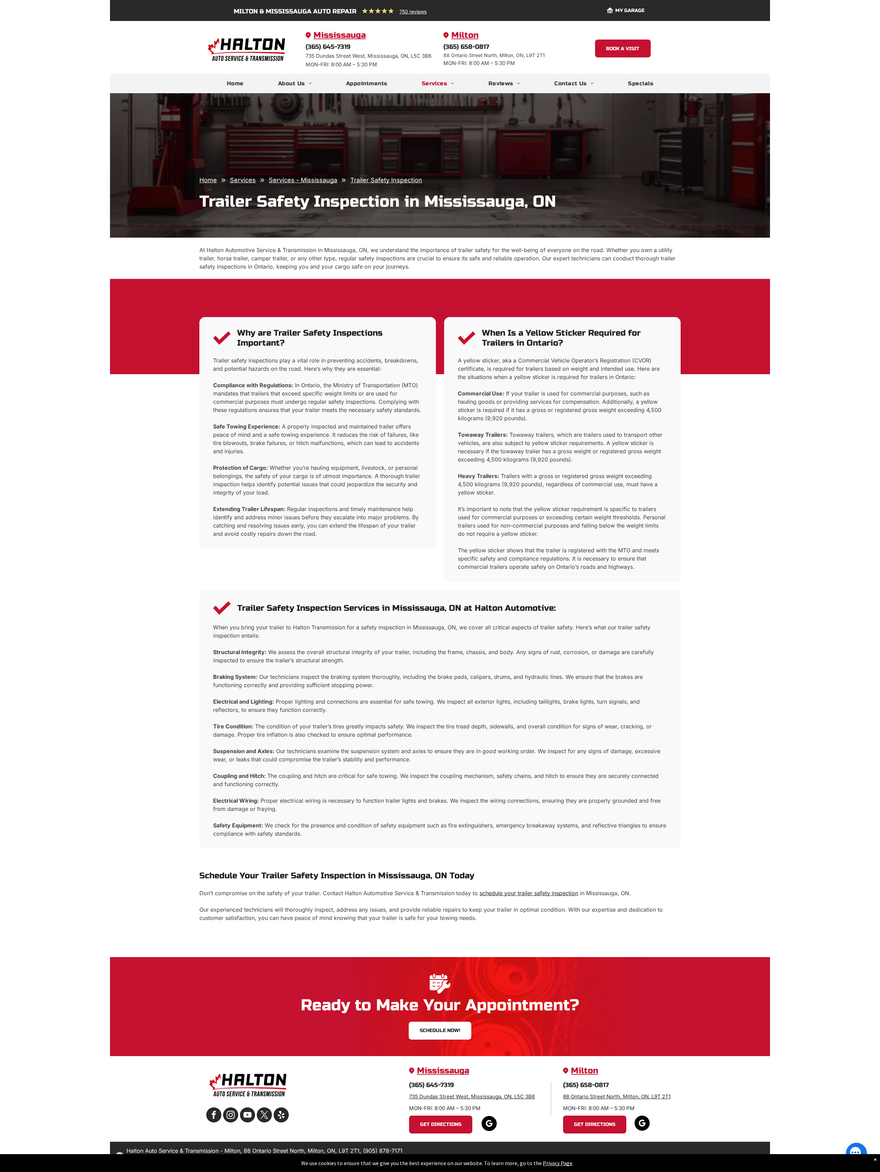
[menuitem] (235, 83)
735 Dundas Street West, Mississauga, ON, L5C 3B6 (472, 1096)
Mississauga (340, 35)
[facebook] (213, 1115)
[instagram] (230, 1115)
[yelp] (281, 1115)
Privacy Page (557, 1163)
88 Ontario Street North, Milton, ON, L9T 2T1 (617, 1096)
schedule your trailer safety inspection (529, 893)
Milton (464, 35)
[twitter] (264, 1115)
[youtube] (247, 1115)
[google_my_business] (489, 1124)
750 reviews (413, 11)
